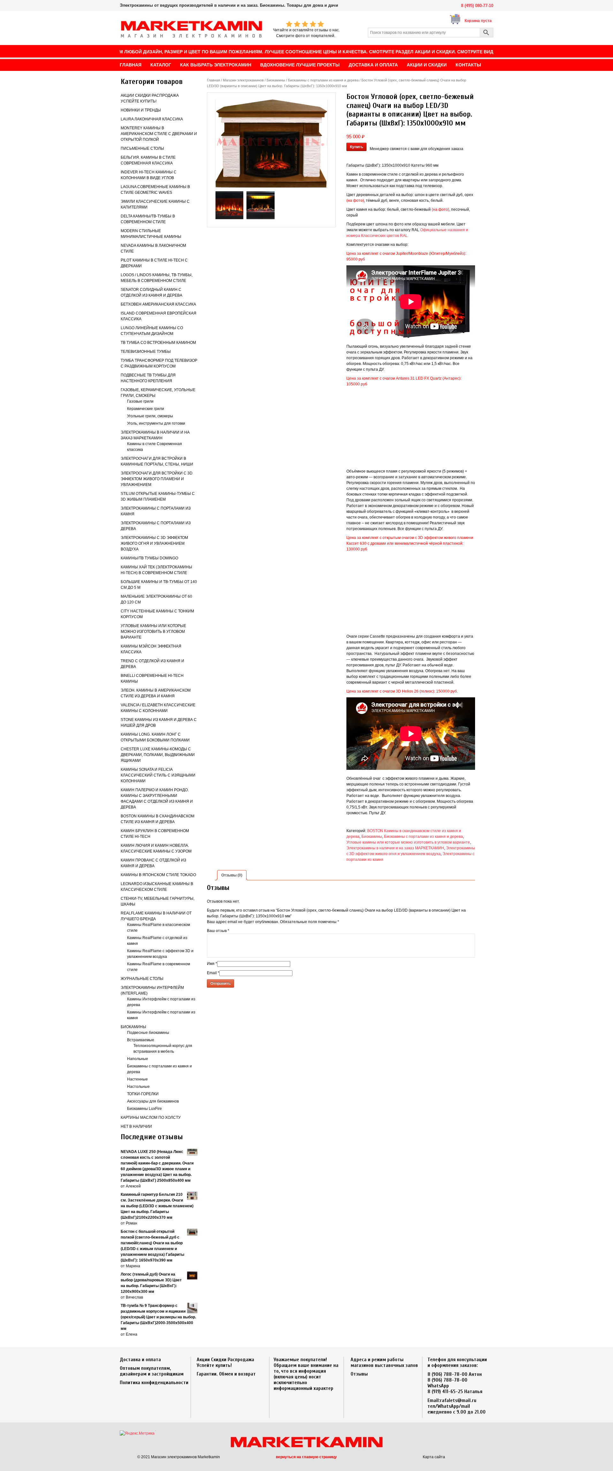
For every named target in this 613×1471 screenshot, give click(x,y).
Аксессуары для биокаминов (153, 1101)
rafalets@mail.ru (458, 1400)
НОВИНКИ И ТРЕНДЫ (141, 110)
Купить (356, 147)
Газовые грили (140, 401)
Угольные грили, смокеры (150, 416)
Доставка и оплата (140, 1359)
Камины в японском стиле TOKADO (158, 875)
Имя (212, 963)
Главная (213, 80)
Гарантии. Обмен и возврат (226, 1374)
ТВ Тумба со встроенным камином (158, 342)
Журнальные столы (142, 978)
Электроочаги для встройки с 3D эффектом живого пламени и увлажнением (157, 479)
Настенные (137, 1079)
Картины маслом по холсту (151, 1117)
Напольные (137, 1059)
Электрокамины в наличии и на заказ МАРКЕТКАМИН (395, 848)
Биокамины (133, 1027)
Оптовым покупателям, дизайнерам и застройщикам (152, 1371)
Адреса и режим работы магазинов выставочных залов (384, 1362)
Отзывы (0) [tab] (231, 875)
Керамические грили (145, 408)
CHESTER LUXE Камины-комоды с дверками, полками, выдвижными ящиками (158, 755)
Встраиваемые (140, 1040)
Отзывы (359, 1374)
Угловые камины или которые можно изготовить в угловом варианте (153, 632)
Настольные (138, 1086)
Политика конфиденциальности (154, 1382)
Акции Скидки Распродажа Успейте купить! (225, 1362)
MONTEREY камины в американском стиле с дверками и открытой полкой (159, 134)
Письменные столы (142, 148)
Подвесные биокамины (148, 1032)
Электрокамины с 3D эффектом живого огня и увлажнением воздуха (154, 543)
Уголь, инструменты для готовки (156, 423)
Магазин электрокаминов (243, 80)
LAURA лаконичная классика (152, 119)
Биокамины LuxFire (144, 1108)
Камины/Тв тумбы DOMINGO (149, 558)
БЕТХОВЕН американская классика (158, 304)
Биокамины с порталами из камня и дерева (323, 80)
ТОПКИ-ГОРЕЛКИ (143, 1094)
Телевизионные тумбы (146, 351)
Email (213, 973)
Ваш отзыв (218, 931)
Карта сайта (434, 1457)
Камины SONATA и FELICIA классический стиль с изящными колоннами (158, 775)
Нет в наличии (136, 1126)
